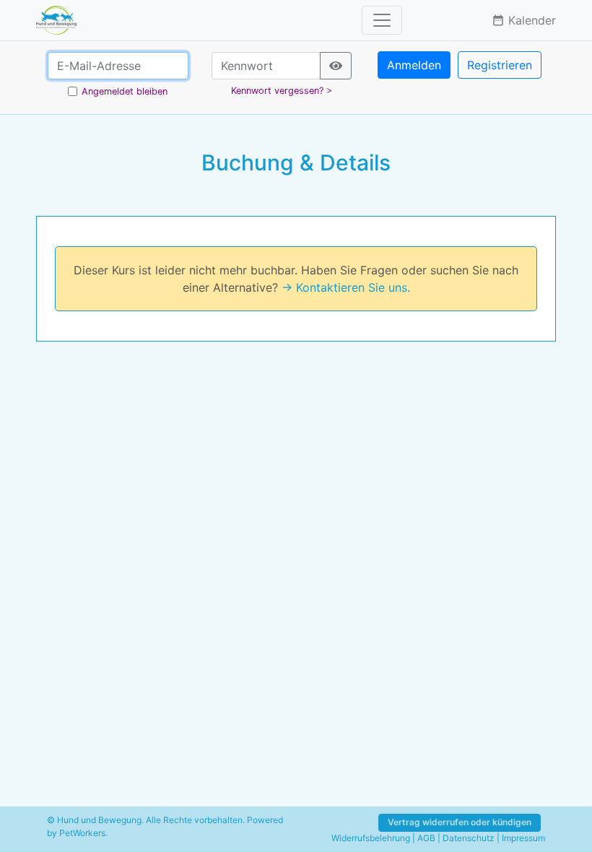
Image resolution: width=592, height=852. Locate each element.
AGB (426, 838)
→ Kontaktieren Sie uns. (346, 287)
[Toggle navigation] (382, 20)
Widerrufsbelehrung (370, 838)
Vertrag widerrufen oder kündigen (459, 822)
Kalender (524, 20)
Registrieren (499, 65)
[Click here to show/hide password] (336, 65)
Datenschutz (469, 838)
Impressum (523, 838)
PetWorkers (82, 832)
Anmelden (414, 65)
